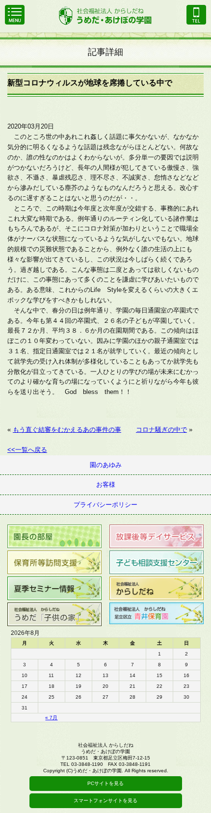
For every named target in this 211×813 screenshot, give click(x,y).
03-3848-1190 (196, 15)
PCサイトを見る (105, 783)
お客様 (105, 484)
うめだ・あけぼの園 (105, 15)
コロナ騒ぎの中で (161, 429)
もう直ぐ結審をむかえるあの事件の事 (67, 429)
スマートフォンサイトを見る (105, 800)
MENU (15, 15)
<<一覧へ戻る (27, 449)
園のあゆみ (106, 465)
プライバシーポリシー (105, 504)
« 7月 (51, 717)
